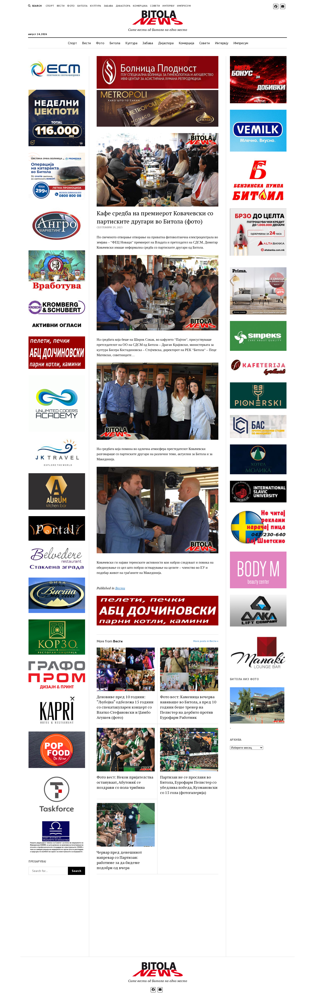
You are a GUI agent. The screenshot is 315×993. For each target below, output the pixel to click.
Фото (71, 5)
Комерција (140, 5)
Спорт (50, 5)
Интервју (168, 5)
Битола (82, 5)
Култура (95, 5)
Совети (155, 5)
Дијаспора (123, 5)
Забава (108, 5)
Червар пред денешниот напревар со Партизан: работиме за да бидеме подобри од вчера (119, 860)
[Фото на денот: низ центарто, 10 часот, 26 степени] (257, 705)
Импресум (184, 5)
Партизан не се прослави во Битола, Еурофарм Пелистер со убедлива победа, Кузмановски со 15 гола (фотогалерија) (189, 784)
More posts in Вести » (205, 641)
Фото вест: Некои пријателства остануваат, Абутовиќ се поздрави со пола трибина (125, 782)
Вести (61, 5)
